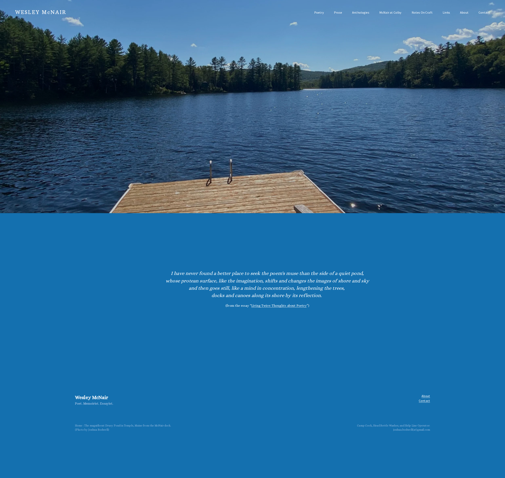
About (464, 12)
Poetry (319, 12)
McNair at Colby (390, 12)
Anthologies (360, 12)
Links (446, 12)
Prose (338, 12)
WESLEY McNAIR (40, 12)
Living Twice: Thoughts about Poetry (279, 305)
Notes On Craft (422, 12)
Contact (484, 12)
